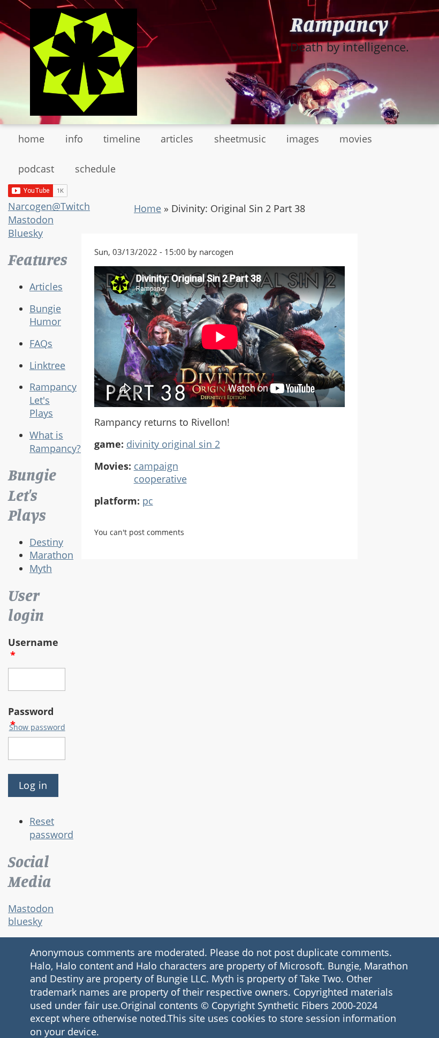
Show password (37, 727)
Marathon (51, 554)
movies (355, 138)
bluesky (25, 921)
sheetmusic (240, 138)
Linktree (47, 365)
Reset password (51, 828)
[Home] (83, 62)
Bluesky (25, 233)
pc (147, 500)
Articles (46, 286)
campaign (156, 466)
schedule (95, 168)
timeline (121, 138)
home (31, 138)
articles (177, 138)
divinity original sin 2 (173, 444)
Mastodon (31, 219)
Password (31, 718)
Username (33, 649)
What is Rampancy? (55, 441)
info (74, 138)
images (302, 138)
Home (147, 208)
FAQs (40, 343)
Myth (40, 568)
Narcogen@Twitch (49, 206)
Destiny (46, 542)
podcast (36, 168)
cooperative (160, 478)
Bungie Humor (45, 315)
